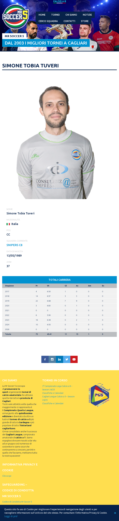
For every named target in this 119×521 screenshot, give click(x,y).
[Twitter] (66, 359)
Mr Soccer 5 (14, 36)
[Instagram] (52, 359)
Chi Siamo (71, 14)
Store (85, 21)
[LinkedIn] (59, 359)
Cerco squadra (48, 21)
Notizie (87, 14)
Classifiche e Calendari (52, 393)
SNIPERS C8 (14, 245)
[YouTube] (74, 359)
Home (42, 14)
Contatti (69, 21)
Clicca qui (6, 476)
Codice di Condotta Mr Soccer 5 (17, 501)
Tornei (55, 14)
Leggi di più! (10, 516)
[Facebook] (45, 359)
